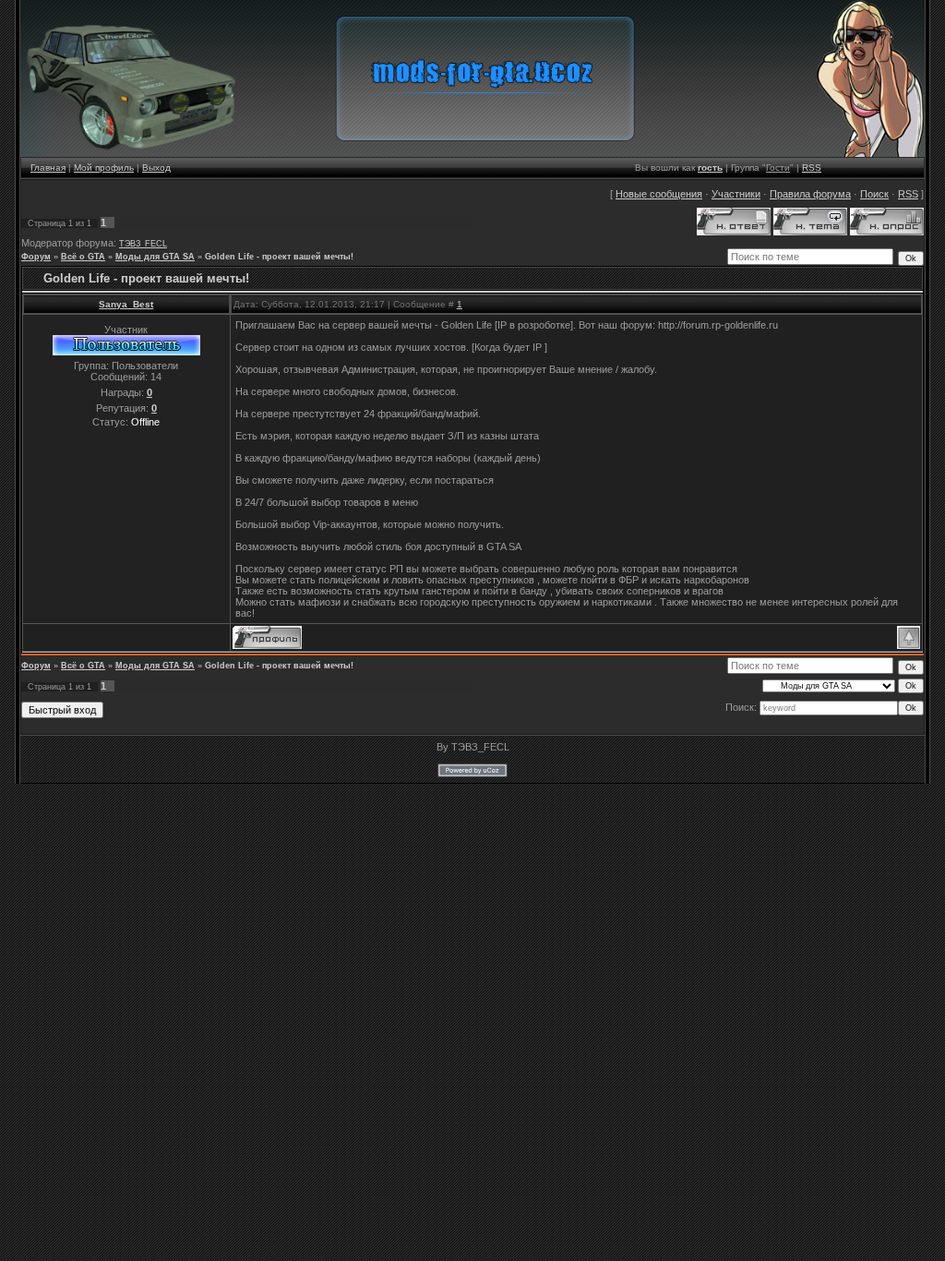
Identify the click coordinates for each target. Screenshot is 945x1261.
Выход (156, 167)
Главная (48, 167)
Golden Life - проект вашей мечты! (279, 256)
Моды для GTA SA (155, 256)
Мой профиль (104, 167)
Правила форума (810, 193)
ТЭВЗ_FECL (143, 243)
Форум (36, 256)
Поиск (874, 193)
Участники (736, 193)
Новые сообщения (659, 193)
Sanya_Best (126, 304)
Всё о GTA (83, 256)
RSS (811, 167)
